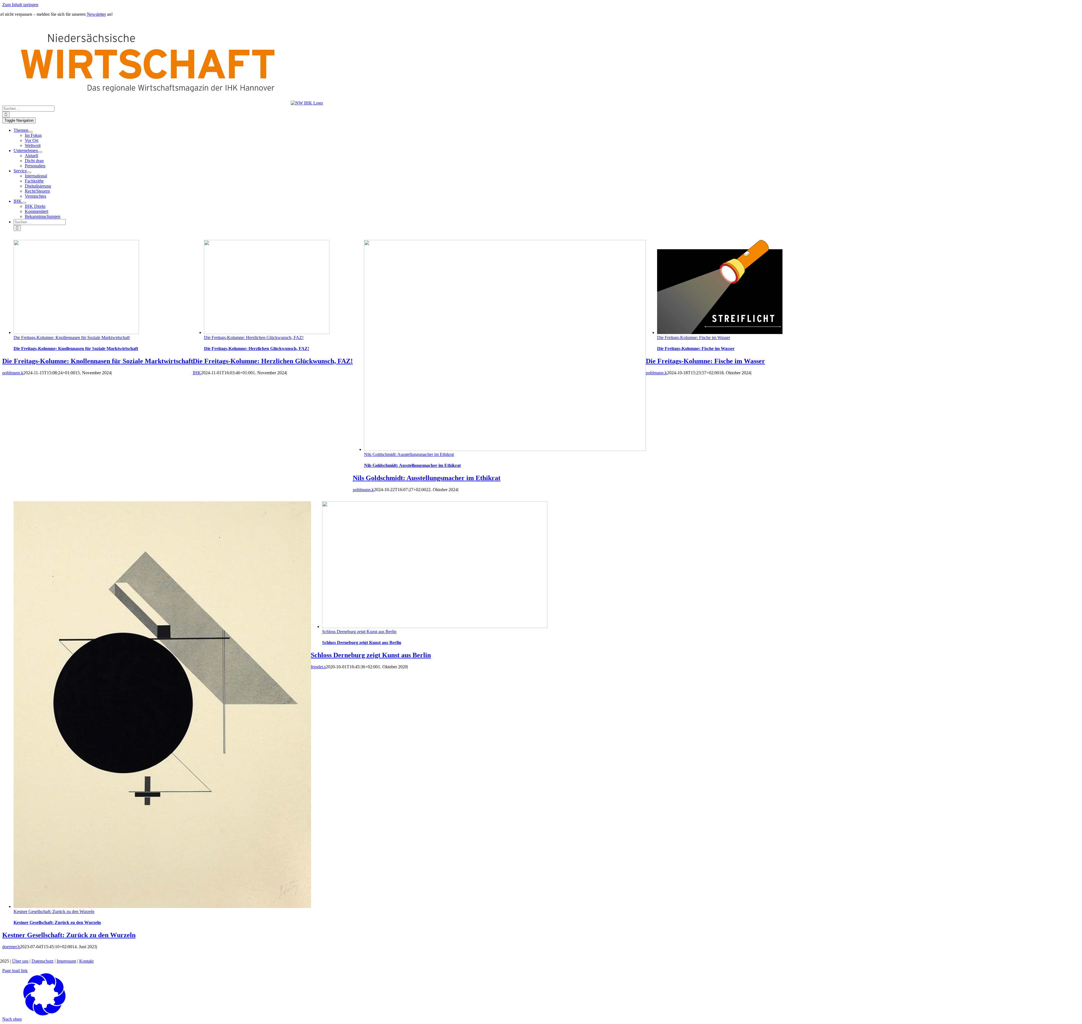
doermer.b (11, 946)
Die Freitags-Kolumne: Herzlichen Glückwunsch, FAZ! (253, 337)
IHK (197, 372)
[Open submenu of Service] (29, 172)
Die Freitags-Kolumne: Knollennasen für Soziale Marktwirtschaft (72, 337)
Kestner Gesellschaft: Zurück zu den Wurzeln (54, 911)
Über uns (20, 961)
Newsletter (96, 14)
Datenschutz (43, 961)
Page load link (15, 970)
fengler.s (318, 666)
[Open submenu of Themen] (30, 132)
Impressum (66, 961)
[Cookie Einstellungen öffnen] (44, 1014)
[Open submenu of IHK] (24, 203)
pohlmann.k (12, 372)
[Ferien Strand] (162, 103)
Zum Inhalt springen (20, 4)
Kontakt (86, 961)
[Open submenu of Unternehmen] (40, 152)
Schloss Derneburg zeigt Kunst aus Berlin (359, 631)
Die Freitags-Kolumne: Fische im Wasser (693, 337)
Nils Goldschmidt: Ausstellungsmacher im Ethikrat (409, 454)
